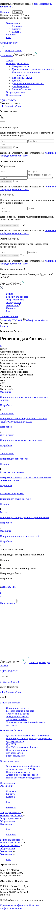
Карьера (16, 31)
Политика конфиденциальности (19, 907)
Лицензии (17, 26)
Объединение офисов (17, 716)
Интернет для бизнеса (17, 708)
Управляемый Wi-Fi (16, 719)
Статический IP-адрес (17, 713)
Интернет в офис (20, 66)
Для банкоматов (20, 86)
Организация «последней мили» (23, 766)
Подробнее (6, 12)
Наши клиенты (8, 603)
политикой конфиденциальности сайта (28, 154)
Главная (4, 326)
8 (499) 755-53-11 (9, 100)
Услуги (9, 60)
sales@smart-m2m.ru (11, 106)
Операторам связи (15, 92)
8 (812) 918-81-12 (9, 681)
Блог (8, 37)
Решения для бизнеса (17, 63)
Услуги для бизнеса (10, 702)
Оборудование (13, 95)
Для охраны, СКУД (22, 77)
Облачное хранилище (17, 750)
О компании (12, 23)
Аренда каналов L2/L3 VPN (20, 769)
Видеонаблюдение (21, 89)
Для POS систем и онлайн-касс (28, 83)
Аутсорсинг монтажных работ (22, 774)
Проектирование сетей (18, 772)
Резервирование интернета (20, 710)
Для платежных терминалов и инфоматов (33, 69)
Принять (17, 12)
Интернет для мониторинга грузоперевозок (26, 73)
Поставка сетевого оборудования (23, 777)
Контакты (11, 34)
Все (2, 346)
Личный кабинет (8, 42)
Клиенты (16, 29)
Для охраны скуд (15, 741)
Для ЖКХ (17, 80)
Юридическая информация (14, 905)
